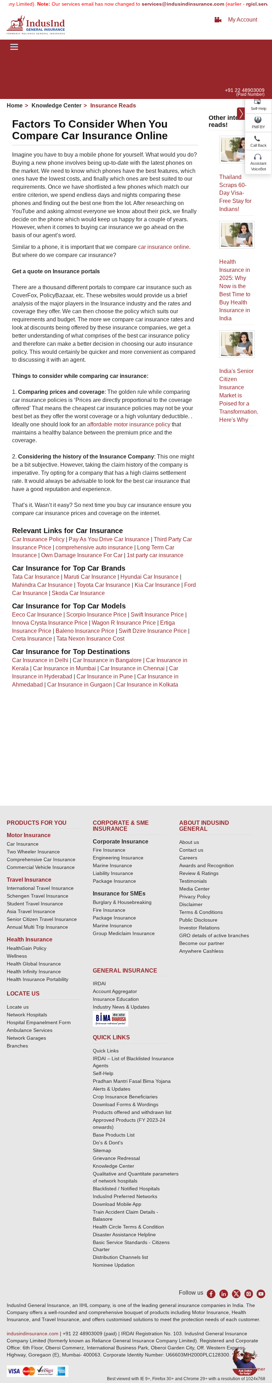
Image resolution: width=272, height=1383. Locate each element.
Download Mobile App (117, 1204)
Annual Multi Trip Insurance (37, 927)
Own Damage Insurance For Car (82, 555)
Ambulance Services (29, 1030)
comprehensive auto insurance (94, 547)
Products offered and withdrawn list (132, 1112)
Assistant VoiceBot (258, 166)
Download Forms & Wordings (125, 1104)
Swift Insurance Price (157, 615)
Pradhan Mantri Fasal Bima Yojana (132, 1081)
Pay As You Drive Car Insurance (109, 539)
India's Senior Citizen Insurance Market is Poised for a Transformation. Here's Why (238, 395)
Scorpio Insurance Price (96, 615)
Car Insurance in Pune (104, 676)
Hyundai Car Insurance (149, 577)
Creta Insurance (32, 639)
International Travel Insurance (40, 888)
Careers (188, 857)
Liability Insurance (113, 873)
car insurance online (163, 247)
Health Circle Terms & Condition (128, 1227)
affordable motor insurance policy (128, 424)
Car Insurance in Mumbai (64, 668)
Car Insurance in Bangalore (107, 660)
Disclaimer (191, 904)
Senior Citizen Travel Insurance (42, 919)
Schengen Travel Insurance (37, 896)
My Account (242, 20)
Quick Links (106, 1051)
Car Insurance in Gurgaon (79, 685)
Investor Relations (199, 927)
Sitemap (102, 1150)
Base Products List (114, 1135)
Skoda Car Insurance (78, 593)
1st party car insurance (155, 555)
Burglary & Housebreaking (122, 902)
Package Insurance (114, 881)
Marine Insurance (112, 865)
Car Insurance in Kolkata (147, 685)
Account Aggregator (115, 991)
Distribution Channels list (120, 1257)
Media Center (194, 889)
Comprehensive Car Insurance (41, 859)
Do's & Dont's (108, 1142)
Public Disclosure (198, 920)
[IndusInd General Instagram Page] (248, 1293)
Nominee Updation (114, 1265)
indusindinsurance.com (33, 1333)
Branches (17, 1046)
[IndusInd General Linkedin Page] (223, 1293)
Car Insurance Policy (38, 539)
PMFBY (258, 127)
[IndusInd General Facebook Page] (211, 1293)
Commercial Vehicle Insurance (41, 867)
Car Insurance (23, 844)
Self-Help (258, 108)
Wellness (17, 956)
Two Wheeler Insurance (33, 851)
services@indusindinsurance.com (171, 4)
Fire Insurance (109, 850)
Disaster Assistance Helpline (124, 1234)
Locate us (18, 1007)
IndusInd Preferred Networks (125, 1196)
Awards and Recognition (206, 865)
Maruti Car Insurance (90, 577)
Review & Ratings (199, 873)
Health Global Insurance (34, 964)
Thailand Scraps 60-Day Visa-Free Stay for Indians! (235, 193)
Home (15, 106)
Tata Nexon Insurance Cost (90, 639)
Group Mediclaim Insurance (124, 933)
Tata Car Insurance (36, 577)
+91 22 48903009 (245, 90)
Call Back (258, 145)
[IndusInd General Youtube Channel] (260, 1293)
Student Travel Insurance (35, 903)
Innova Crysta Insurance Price (49, 623)
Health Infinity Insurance (34, 971)
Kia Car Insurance (157, 585)
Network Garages (26, 1038)
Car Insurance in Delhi (40, 660)
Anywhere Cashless (201, 951)
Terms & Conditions (201, 912)
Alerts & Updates (111, 1089)
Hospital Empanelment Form (39, 1022)
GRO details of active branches (214, 935)
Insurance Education (116, 999)
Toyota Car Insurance (103, 585)
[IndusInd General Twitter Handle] (236, 1293)
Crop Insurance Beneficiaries (125, 1096)
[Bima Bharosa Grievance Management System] (110, 1018)
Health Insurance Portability (37, 979)
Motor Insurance (29, 835)
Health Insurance (29, 939)
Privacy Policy (194, 896)
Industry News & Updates (121, 1007)
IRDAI (99, 983)
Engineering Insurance (118, 857)
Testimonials (193, 881)
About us (189, 842)
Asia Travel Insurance (31, 911)
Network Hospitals (27, 1014)
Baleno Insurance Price (85, 631)
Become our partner (201, 943)
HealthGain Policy (26, 948)
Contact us (191, 850)
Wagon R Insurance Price (124, 623)
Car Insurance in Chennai (132, 668)
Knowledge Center (55, 106)
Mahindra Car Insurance (42, 585)
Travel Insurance (29, 880)
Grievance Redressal (116, 1158)
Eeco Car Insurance (37, 615)
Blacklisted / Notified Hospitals (126, 1188)
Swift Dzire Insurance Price (153, 631)
